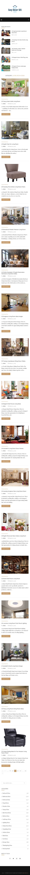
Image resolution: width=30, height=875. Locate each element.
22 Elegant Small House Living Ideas (11, 404)
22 (17, 771)
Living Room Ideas (4, 99)
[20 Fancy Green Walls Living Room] (15, 87)
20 (12, 771)
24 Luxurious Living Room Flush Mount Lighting (14, 623)
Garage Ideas (15, 809)
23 (20, 771)
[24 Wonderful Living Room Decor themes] (15, 435)
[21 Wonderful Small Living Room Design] (15, 652)
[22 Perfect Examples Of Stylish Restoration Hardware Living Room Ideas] (15, 258)
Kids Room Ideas (15, 812)
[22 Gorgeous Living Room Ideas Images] (15, 303)
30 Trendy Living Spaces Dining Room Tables (13, 361)
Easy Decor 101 (25, 872)
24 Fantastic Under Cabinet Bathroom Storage (18, 49)
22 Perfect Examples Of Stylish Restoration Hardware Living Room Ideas (12, 273)
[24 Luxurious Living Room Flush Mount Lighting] (15, 609)
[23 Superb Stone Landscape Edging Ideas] (5, 68)
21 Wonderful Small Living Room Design (12, 666)
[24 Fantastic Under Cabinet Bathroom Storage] (5, 51)
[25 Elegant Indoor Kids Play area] (5, 59)
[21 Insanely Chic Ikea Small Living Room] (5, 42)
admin (4, 103)
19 (10, 771)
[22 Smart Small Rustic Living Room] (15, 565)
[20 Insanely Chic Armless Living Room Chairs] (15, 173)
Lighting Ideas (15, 822)
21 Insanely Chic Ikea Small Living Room (20, 40)
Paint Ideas (15, 835)
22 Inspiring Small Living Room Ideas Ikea (19, 31)
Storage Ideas (15, 842)
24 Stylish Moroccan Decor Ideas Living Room (13, 536)
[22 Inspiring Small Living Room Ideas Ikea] (5, 33)
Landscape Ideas (15, 819)
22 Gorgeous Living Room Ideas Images (12, 316)
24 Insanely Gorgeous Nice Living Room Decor (13, 491)
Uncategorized (15, 848)
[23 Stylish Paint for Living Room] (15, 130)
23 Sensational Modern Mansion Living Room (13, 229)
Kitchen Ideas (15, 816)
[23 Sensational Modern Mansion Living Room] (15, 216)
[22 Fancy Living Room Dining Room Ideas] (15, 695)
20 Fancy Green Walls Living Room (10, 101)
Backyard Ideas (15, 793)
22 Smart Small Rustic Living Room (10, 578)
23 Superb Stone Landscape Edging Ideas (19, 66)
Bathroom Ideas (15, 796)
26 (25, 771)
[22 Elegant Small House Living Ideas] (15, 390)
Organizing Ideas (15, 829)
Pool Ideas (15, 839)
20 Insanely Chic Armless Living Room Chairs (13, 187)
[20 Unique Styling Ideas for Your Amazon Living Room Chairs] (15, 738)
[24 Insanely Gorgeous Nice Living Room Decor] (15, 477)
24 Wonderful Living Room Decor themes (12, 448)
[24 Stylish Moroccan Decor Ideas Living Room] (15, 522)
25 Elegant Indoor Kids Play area (20, 57)
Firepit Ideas (15, 803)
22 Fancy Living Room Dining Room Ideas (12, 708)
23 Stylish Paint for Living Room (9, 144)
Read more (5, 114)
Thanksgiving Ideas (15, 845)
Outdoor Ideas (15, 832)
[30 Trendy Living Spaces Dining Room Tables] (15, 347)
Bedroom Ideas (15, 799)
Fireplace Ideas (15, 806)
